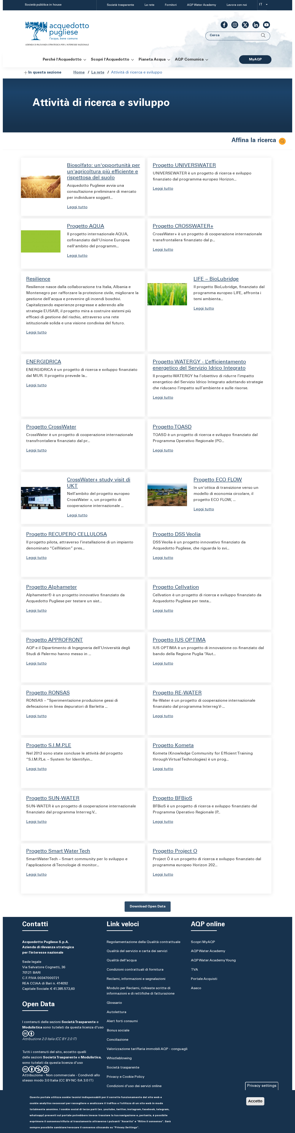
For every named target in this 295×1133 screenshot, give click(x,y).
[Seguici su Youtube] (265, 25)
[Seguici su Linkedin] (254, 25)
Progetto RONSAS (48, 693)
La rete (149, 5)
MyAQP (255, 59)
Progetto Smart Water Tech (58, 851)
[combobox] (262, 5)
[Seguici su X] (243, 25)
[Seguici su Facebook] (222, 25)
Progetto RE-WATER (177, 693)
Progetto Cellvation (176, 587)
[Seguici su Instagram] (233, 25)
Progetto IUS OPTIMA (179, 640)
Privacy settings (261, 1086)
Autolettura (116, 1012)
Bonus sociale (118, 1030)
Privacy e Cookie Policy (125, 1077)
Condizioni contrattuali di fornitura (135, 969)
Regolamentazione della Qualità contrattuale (143, 942)
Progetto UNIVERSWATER (184, 165)
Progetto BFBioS (172, 798)
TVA (194, 969)
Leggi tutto (77, 207)
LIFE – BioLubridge (216, 279)
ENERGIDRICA (43, 362)
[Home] (61, 31)
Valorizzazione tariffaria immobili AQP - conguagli (147, 1049)
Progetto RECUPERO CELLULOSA (66, 534)
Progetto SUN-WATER (52, 798)
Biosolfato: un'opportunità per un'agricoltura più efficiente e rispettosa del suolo (103, 172)
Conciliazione (117, 1040)
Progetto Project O (175, 851)
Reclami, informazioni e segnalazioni (136, 979)
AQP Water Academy (201, 5)
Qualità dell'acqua (122, 960)
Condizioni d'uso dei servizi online (134, 1086)
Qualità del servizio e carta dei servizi (137, 951)
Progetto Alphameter (51, 587)
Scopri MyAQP (203, 942)
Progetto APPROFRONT (54, 640)
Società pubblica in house (43, 4)
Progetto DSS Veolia (177, 534)
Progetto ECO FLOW (217, 480)
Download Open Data (147, 906)
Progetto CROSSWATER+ (183, 226)
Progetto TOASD (172, 427)
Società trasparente (120, 5)
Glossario (114, 1003)
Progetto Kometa (173, 746)
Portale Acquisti (204, 979)
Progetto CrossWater (51, 427)
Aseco (196, 988)
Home (79, 73)
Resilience (38, 279)
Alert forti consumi (122, 1021)
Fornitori (171, 5)
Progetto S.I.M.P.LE (48, 746)
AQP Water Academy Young (213, 960)
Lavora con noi (237, 5)
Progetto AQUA (85, 226)
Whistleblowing (119, 1058)
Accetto (255, 1101)
